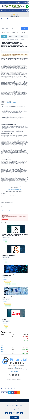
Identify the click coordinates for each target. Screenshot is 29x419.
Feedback (14, 417)
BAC (2, 342)
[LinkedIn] (16, 375)
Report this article (5, 219)
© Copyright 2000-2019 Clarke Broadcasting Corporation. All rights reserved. (15, 408)
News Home (3, 10)
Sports (9, 2)
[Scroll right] (28, 2)
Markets (4, 36)
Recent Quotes (4, 32)
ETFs (16, 36)
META (2, 345)
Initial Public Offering (7, 303)
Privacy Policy (22, 369)
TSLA (2, 353)
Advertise (11, 400)
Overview (4, 39)
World (23, 10)
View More (24, 332)
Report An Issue (22, 400)
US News (18, 10)
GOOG (2, 343)
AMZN (2, 336)
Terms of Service (10, 405)
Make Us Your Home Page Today (9, 388)
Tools (22, 36)
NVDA (2, 349)
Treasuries (22, 39)
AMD (2, 340)
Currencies (12, 39)
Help (16, 400)
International (17, 39)
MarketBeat (5, 259)
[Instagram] (19, 375)
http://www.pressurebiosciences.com (14, 189)
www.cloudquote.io (14, 367)
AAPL (2, 338)
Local (9, 10)
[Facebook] (13, 375)
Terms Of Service (14, 371)
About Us (6, 400)
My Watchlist (14, 32)
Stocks (10, 36)
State (13, 10)
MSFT (2, 347)
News (3, 2)
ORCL (2, 351)
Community (17, 2)
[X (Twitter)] (9, 375)
